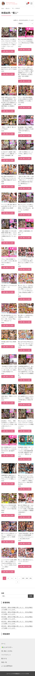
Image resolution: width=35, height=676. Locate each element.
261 (31, 578)
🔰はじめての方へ (7, 647)
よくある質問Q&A (6, 666)
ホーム (3, 643)
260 (27, 578)
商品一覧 (7, 8)
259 (23, 578)
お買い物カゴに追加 (8, 51)
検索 (30, 596)
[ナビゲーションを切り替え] (31, 3)
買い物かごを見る (6, 651)
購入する (4, 658)
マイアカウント (6, 654)
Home (2, 8)
